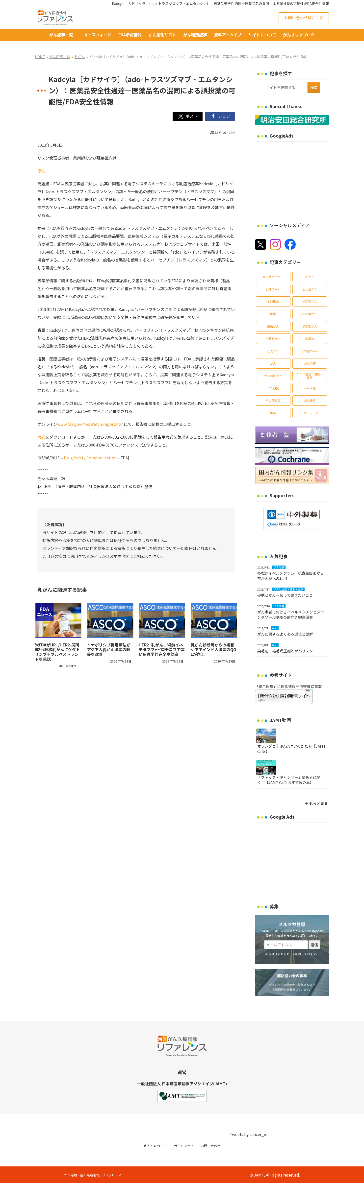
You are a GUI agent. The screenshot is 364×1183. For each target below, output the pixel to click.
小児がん (273, 351)
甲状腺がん (273, 338)
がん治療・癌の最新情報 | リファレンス (92, 1175)
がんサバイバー (273, 277)
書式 (41, 437)
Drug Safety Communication (90, 458)
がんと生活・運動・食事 (309, 375)
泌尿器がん (309, 301)
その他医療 (273, 400)
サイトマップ (183, 1145)
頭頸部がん (309, 326)
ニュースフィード (95, 35)
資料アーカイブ (227, 35)
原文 (41, 171)
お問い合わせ (210, 1145)
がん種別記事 (195, 35)
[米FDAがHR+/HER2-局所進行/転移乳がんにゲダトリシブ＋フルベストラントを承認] (58, 620)
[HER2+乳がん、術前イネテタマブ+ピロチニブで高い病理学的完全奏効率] (162, 620)
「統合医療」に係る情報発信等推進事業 (288, 686)
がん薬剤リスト (162, 35)
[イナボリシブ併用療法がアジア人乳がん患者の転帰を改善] (110, 620)
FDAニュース (309, 413)
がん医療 (310, 388)
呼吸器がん (309, 314)
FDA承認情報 (130, 35)
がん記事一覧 (61, 35)
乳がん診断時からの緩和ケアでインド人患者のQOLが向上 (213, 649)
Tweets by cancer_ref (249, 1134)
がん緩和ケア (273, 376)
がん (273, 363)
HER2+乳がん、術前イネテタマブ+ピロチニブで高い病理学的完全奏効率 (162, 649)
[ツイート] (188, 116)
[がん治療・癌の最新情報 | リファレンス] (55, 17)
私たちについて (155, 1145)
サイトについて (262, 35)
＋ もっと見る (316, 803)
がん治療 (310, 363)
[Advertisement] (296, 178)
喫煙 (273, 413)
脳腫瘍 (309, 338)
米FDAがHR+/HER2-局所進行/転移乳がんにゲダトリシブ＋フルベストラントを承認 (57, 652)
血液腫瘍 (273, 301)
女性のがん (273, 289)
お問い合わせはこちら (304, 18)
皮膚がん (273, 326)
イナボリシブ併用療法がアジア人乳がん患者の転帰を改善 (108, 649)
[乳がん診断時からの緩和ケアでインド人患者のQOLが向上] (214, 620)
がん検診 (310, 400)
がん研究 (273, 388)
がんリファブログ (299, 35)
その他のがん (310, 351)
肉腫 (273, 314)
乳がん (309, 277)
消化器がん (309, 289)
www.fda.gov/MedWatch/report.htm (90, 424)
